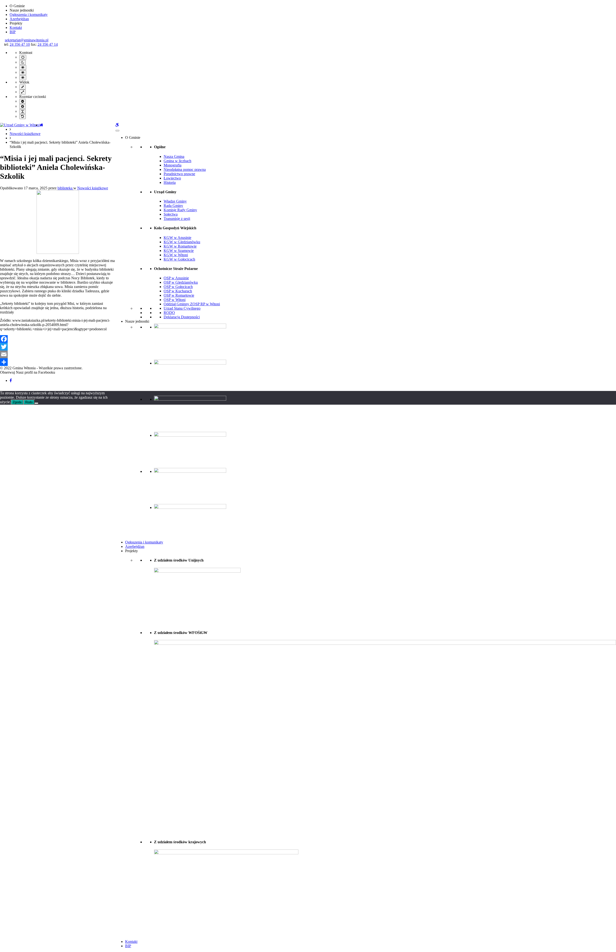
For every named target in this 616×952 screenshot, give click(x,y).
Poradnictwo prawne (179, 174)
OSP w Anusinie (176, 278)
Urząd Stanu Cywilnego (182, 308)
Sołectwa (171, 214)
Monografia (172, 165)
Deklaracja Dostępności (182, 317)
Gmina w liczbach (177, 161)
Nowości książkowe (25, 134)
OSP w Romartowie (179, 295)
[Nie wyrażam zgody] (36, 403)
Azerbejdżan (19, 19)
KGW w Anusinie (177, 238)
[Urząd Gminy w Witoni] (20, 125)
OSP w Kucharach (178, 291)
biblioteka (65, 188)
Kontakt (16, 28)
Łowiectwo (172, 178)
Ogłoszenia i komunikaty (29, 15)
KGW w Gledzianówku (182, 242)
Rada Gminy (173, 206)
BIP (13, 32)
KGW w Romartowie (180, 246)
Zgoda (17, 402)
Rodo (28, 402)
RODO (169, 313)
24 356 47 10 (20, 44)
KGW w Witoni (176, 255)
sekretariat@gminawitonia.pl (26, 40)
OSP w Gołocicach (178, 287)
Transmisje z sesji (177, 219)
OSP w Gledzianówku (181, 282)
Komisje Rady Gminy (180, 210)
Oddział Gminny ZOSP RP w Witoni (192, 304)
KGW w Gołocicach (179, 259)
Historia (170, 182)
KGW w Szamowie (179, 251)
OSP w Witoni (175, 300)
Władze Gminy (175, 201)
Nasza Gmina (174, 156)
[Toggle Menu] (117, 130)
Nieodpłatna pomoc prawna (185, 169)
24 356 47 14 (48, 44)
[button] (2, 389)
